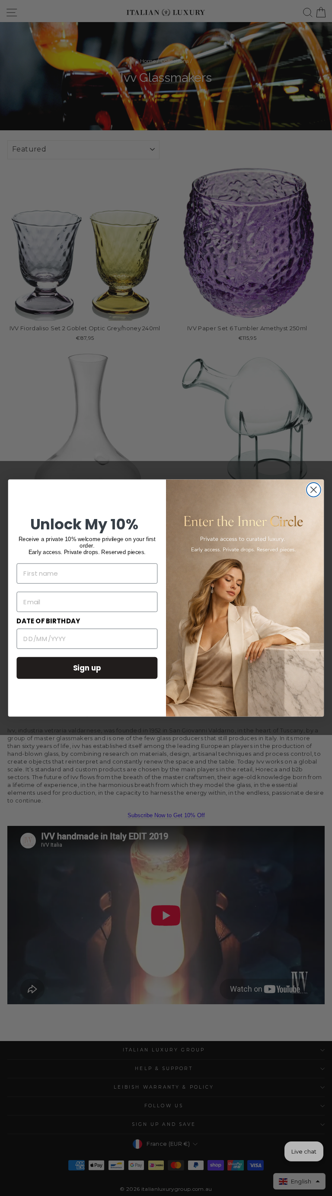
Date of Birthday (48, 621)
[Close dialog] (313, 490)
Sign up (87, 668)
